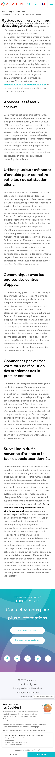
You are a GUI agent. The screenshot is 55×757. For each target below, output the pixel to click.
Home (4, 12)
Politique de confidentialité (27, 688)
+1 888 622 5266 (27, 601)
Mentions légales (27, 684)
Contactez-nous (27, 630)
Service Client (20, 12)
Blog (10, 12)
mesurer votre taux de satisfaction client (25, 84)
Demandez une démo (27, 640)
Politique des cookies (27, 692)
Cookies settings (27, 696)
